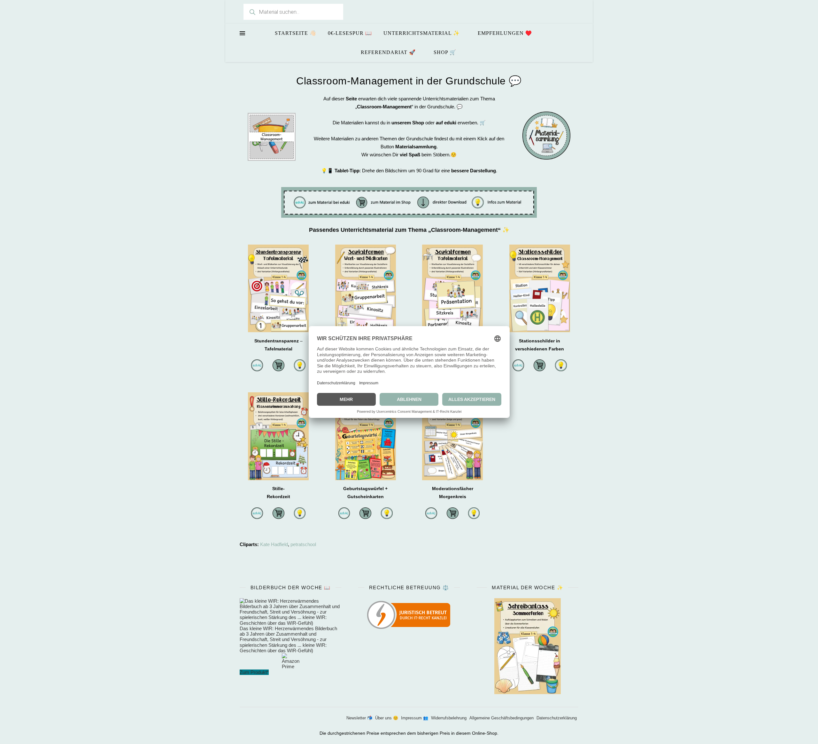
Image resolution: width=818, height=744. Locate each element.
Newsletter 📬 (359, 718)
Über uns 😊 (386, 718)
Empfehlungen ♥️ (505, 33)
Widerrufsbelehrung (449, 718)
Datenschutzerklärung (556, 718)
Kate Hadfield (274, 544)
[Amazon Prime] (290, 661)
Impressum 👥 (414, 718)
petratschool (303, 544)
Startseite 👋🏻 (295, 33)
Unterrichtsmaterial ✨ (421, 33)
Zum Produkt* (254, 672)
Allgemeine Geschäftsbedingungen (501, 718)
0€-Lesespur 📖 (350, 33)
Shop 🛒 (445, 52)
